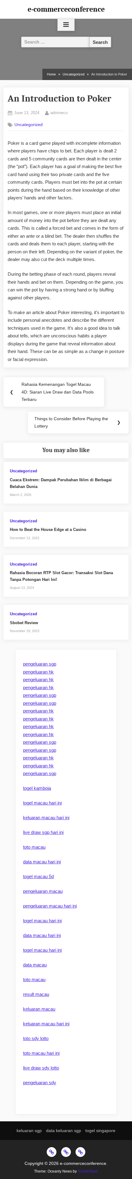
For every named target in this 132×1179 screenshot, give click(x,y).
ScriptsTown (88, 1171)
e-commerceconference (66, 9)
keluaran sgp (29, 1130)
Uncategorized (28, 124)
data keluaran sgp (63, 1130)
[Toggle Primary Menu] (66, 25)
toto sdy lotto (36, 1038)
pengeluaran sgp (39, 663)
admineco (59, 112)
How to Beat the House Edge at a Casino (48, 529)
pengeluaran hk (38, 671)
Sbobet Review (24, 622)
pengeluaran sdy (39, 1082)
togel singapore (100, 1130)
